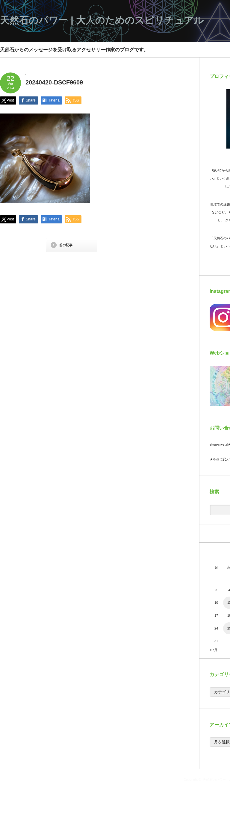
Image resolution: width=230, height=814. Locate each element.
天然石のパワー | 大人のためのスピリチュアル (102, 20)
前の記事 (65, 245)
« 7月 (213, 650)
